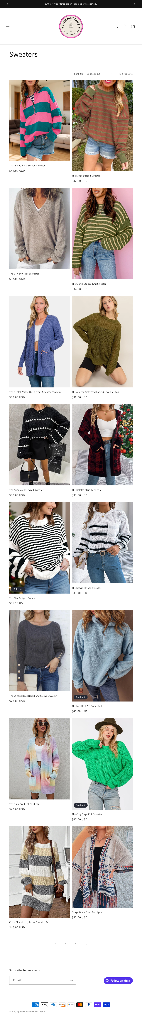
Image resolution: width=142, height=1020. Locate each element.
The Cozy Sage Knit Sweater (87, 814)
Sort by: (78, 73)
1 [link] (56, 944)
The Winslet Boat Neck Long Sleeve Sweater (33, 695)
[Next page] (86, 944)
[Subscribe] (71, 980)
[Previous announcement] (7, 4)
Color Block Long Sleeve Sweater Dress (30, 922)
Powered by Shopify (35, 1011)
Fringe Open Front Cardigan (87, 912)
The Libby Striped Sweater (86, 175)
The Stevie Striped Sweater (86, 588)
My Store (21, 1011)
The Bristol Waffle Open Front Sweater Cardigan (35, 392)
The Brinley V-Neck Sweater (24, 273)
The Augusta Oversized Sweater (26, 490)
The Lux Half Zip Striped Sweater (27, 165)
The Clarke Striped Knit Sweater (89, 283)
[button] (8, 26)
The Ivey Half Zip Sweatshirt (87, 706)
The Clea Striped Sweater (22, 598)
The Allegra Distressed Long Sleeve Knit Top (95, 392)
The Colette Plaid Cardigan (86, 490)
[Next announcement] (135, 4)
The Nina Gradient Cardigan (24, 804)
